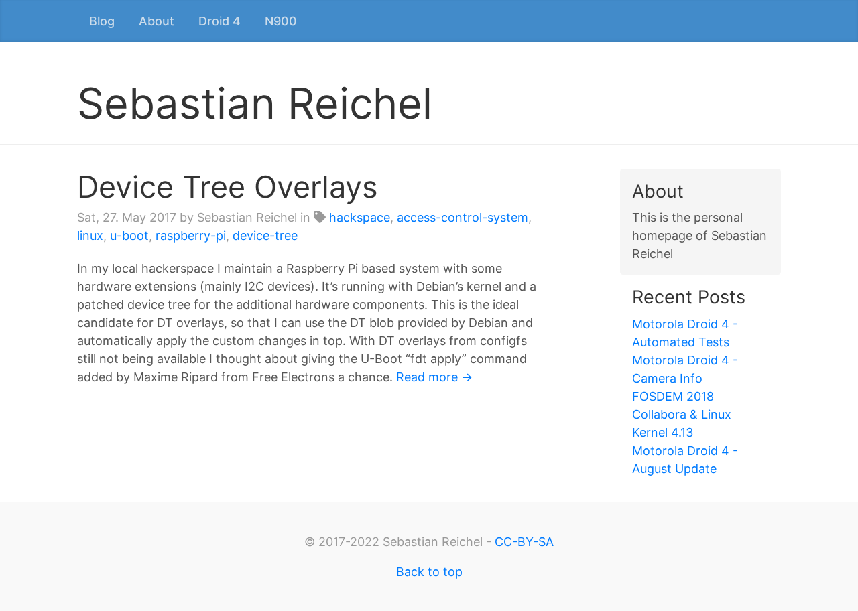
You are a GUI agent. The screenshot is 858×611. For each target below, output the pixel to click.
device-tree (265, 235)
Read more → (434, 377)
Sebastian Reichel (254, 103)
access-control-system (462, 217)
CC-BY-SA (524, 542)
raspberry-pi (191, 235)
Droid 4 (219, 21)
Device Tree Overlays (227, 186)
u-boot (129, 235)
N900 (281, 21)
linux (90, 235)
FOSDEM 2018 (673, 396)
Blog (102, 21)
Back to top (429, 572)
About (156, 21)
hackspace (359, 217)
